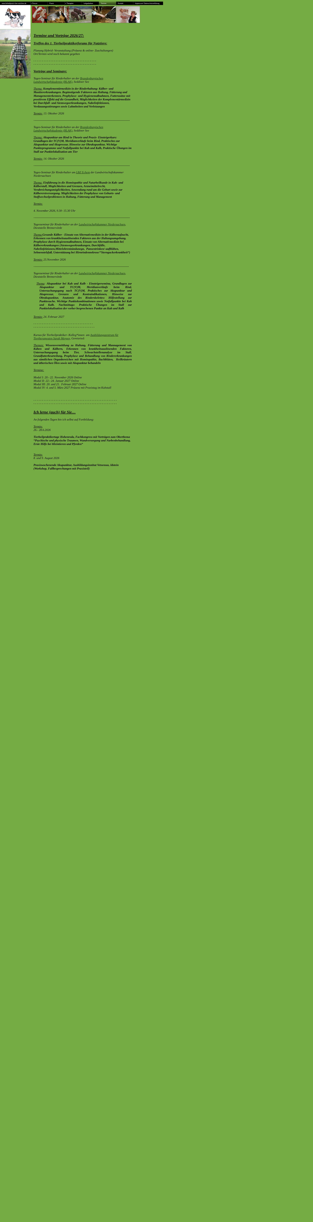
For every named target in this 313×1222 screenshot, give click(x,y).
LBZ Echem (83, 172)
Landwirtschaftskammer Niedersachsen (102, 224)
